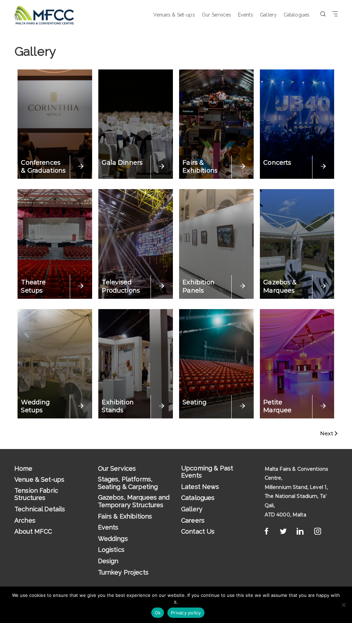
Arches (24, 520)
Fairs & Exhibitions (125, 516)
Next (327, 433)
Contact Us (198, 531)
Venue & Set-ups (39, 479)
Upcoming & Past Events (207, 471)
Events (245, 15)
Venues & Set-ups (174, 15)
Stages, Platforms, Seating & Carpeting (128, 483)
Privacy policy (186, 612)
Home (23, 468)
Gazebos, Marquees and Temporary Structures (134, 501)
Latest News (200, 486)
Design (108, 561)
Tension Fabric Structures (36, 494)
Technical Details (39, 509)
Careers (193, 520)
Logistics (111, 549)
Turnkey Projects (123, 572)
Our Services (216, 15)
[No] (343, 604)
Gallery (268, 15)
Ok (158, 612)
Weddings (113, 538)
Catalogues (297, 15)
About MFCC (33, 531)
